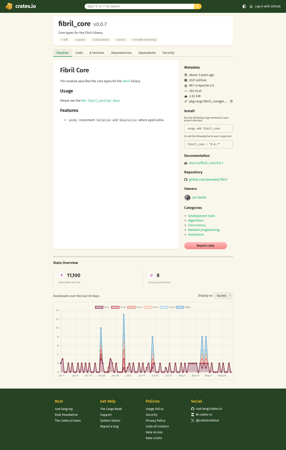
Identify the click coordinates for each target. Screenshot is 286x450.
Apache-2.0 (206, 85)
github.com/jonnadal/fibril (208, 179)
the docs (100, 100)
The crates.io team (68, 420)
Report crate (205, 245)
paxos (80, 39)
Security (168, 53)
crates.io (25, 6)
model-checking (144, 39)
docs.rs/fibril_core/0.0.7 (206, 163)
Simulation (196, 234)
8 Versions (97, 53)
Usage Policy (155, 409)
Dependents (147, 53)
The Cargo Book (111, 409)
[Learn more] (231, 102)
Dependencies (121, 53)
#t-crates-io (201, 414)
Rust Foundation (66, 415)
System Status (110, 420)
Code (79, 53)
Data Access (154, 432)
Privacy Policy (155, 420)
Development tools (201, 216)
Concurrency (197, 225)
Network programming (203, 230)
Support (106, 415)
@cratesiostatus (205, 420)
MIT (191, 85)
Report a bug (109, 426)
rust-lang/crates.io (206, 409)
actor (120, 39)
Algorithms (195, 220)
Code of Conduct (157, 426)
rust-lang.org (64, 409)
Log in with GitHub (268, 6)
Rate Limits (154, 438)
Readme (62, 53)
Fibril (126, 81)
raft (64, 39)
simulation (100, 39)
